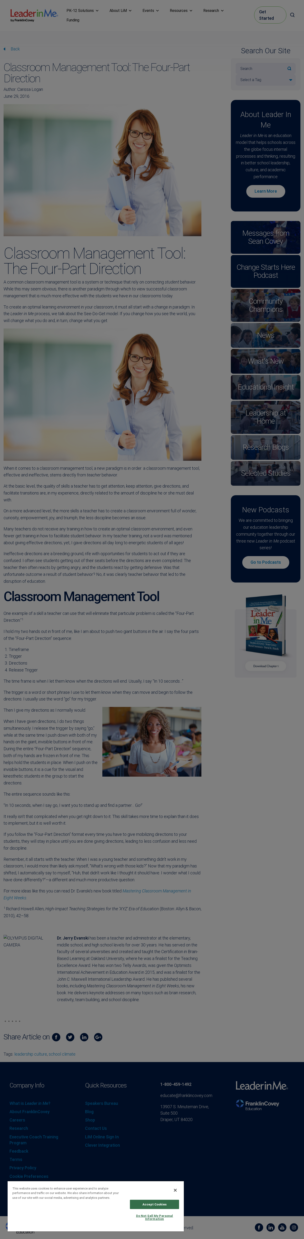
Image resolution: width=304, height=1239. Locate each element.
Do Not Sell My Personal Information (154, 1217)
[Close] (175, 1190)
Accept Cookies (154, 1204)
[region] (96, 1206)
